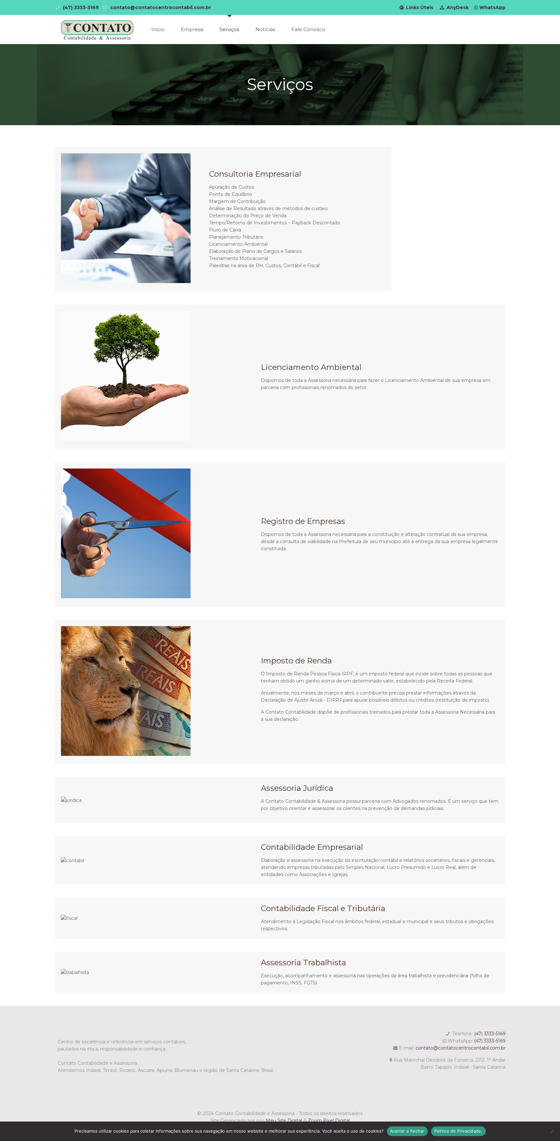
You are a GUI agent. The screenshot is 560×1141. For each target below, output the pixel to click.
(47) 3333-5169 (490, 1034)
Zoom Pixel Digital (329, 1120)
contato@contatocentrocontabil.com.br (460, 1048)
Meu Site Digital (284, 1120)
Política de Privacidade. (458, 1131)
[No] (552, 1131)
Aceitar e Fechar (407, 1131)
